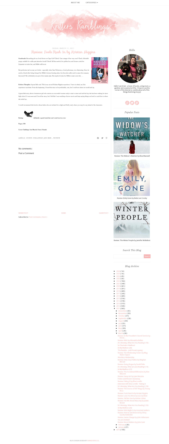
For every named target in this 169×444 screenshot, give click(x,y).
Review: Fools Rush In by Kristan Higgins (133, 393)
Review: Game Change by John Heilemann (133, 417)
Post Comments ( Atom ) (38, 217)
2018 (118, 291)
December (122, 311)
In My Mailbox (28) (125, 348)
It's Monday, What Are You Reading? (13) (133, 386)
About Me (75, 3)
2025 (118, 274)
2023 (118, 279)
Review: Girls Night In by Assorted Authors (134, 410)
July (119, 323)
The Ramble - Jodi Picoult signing (130, 350)
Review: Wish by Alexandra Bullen (130, 340)
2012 (118, 306)
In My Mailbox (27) (125, 369)
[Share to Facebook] (98, 138)
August (121, 321)
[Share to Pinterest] (106, 138)
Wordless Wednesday (126, 357)
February (122, 425)
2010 (118, 430)
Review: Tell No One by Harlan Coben (132, 398)
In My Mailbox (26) (125, 408)
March (120, 333)
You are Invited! (124, 420)
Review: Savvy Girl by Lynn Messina (131, 376)
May (120, 328)
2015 (118, 298)
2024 (118, 276)
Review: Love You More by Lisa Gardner (132, 396)
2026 (118, 271)
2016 (118, 296)
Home (63, 213)
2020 (118, 286)
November (122, 313)
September (122, 318)
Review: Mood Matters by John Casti (131, 422)
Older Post (103, 213)
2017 (118, 294)
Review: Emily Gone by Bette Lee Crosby (132, 198)
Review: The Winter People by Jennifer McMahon (132, 240)
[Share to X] (102, 138)
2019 (118, 289)
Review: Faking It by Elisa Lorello (130, 381)
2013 (118, 303)
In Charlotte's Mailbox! (126, 345)
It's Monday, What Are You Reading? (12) (133, 405)
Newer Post (23, 213)
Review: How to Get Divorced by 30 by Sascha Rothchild (132, 414)
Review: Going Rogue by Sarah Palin (131, 364)
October (121, 316)
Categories (91, 3)
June (120, 326)
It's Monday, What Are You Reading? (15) (133, 343)
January (121, 427)
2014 (118, 301)
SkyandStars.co (93, 440)
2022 (118, 281)
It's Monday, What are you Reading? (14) (133, 367)
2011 (118, 308)
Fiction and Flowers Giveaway (129, 379)
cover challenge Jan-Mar (39, 138)
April (120, 331)
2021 (118, 284)
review (56, 138)
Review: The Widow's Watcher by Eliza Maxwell (132, 156)
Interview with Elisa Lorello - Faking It (132, 384)
